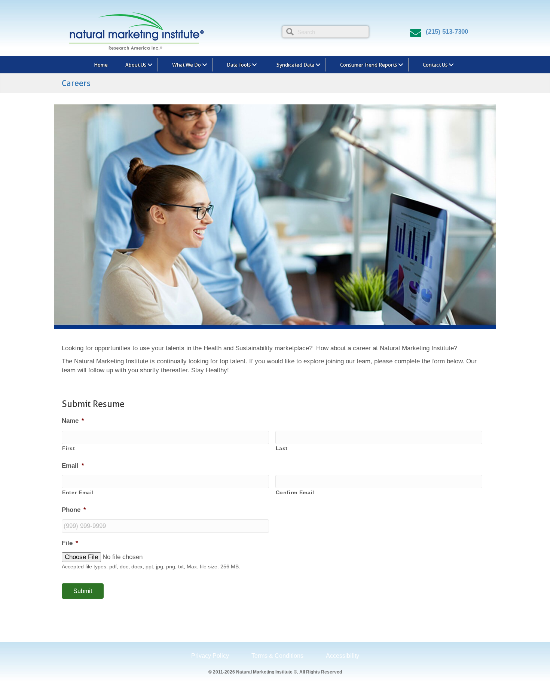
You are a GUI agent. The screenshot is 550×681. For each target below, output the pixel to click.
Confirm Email (295, 492)
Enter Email (78, 492)
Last (282, 448)
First (68, 448)
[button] (150, 64)
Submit (82, 591)
